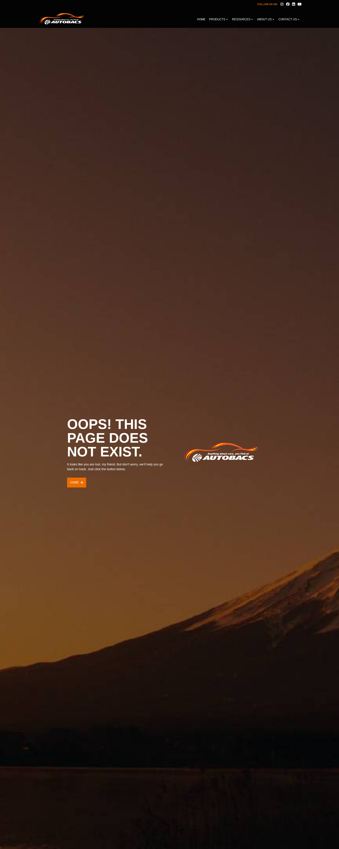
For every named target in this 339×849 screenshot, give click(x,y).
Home (201, 19)
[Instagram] (281, 4)
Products (217, 19)
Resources (241, 19)
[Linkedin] (293, 4)
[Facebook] (287, 4)
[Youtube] (299, 4)
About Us (264, 19)
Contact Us (287, 19)
